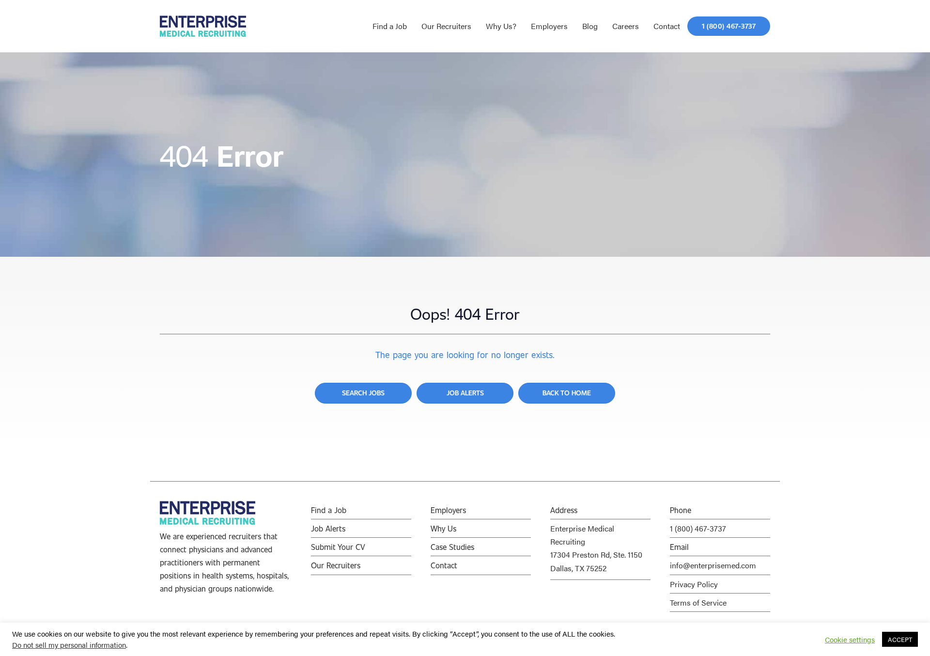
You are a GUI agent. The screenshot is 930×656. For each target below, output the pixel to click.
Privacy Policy (694, 584)
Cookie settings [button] (850, 639)
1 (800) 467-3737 (698, 528)
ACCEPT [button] (900, 639)
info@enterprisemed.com (713, 565)
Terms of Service (698, 602)
